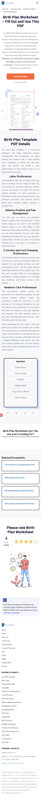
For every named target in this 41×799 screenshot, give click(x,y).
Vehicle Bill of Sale (8, 684)
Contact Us (6, 641)
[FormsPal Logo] (8, 3)
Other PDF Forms (8, 699)
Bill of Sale (5, 680)
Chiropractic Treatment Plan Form (19, 504)
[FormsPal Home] (8, 624)
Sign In (4, 634)
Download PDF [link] (21, 82)
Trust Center (6, 739)
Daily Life (5, 9)
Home (4, 630)
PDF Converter (7, 720)
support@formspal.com (15, 763)
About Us (5, 637)
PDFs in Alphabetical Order (11, 702)
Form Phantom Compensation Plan (20, 465)
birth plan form (30, 337)
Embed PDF (6, 717)
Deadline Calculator (9, 724)
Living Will (5, 688)
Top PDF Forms (7, 695)
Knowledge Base (8, 710)
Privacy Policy (7, 644)
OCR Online (6, 735)
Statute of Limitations (10, 728)
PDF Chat (5, 742)
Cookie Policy (6, 663)
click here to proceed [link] (12, 613)
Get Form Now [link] (20, 76)
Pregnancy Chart (15, 9)
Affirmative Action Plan (15, 478)
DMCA (4, 659)
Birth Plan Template (29, 9)
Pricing (4, 666)
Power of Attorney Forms (11, 691)
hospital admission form (14, 340)
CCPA (4, 655)
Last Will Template (8, 677)
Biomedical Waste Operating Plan (19, 491)
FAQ (3, 652)
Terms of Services (8, 648)
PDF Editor (5, 713)
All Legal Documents (9, 706)
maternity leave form (27, 347)
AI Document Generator (10, 731)
